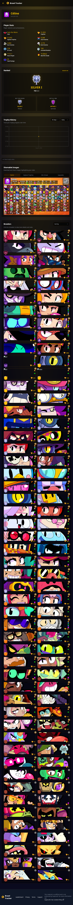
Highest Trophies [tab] (28, 175)
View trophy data (9, 159)
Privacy (27, 897)
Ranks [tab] (12, 175)
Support (40, 897)
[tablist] (36, 175)
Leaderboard (19, 897)
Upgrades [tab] (61, 175)
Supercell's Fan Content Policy (53, 900)
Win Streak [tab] (44, 175)
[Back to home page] (3, 3)
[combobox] (55, 119)
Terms (33, 897)
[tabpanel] (36, 196)
